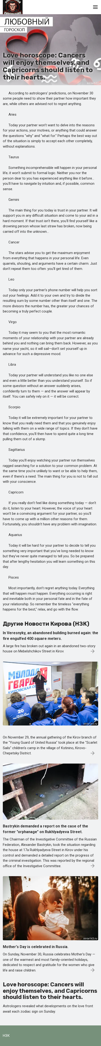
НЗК (6, 1035)
